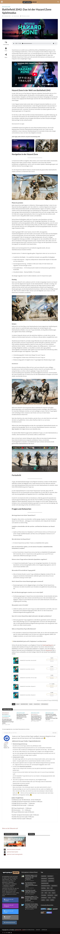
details (30, 704)
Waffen (52, 900)
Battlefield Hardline (9, 887)
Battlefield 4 (6, 885)
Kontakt (38, 929)
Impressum (44, 929)
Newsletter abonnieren (7, 917)
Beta (48, 888)
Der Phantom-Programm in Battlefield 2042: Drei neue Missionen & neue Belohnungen (22, 716)
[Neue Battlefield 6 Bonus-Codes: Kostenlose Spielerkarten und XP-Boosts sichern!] (22, 883)
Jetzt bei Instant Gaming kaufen (15, 854)
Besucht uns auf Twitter (8, 911)
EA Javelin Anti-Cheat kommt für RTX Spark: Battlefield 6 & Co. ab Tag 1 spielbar (8, 721)
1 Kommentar (16, 16)
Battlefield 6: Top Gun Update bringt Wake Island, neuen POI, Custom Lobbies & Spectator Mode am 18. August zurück (31, 905)
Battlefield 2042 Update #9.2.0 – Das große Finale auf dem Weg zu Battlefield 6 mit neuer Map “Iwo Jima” (51, 717)
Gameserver (50, 895)
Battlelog (43, 888)
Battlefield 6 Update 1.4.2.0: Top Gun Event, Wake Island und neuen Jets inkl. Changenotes (31, 877)
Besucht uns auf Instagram (8, 905)
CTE (42, 892)
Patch (49, 897)
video (47, 900)
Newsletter (18, 929)
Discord (12, 929)
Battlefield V (5, 717)
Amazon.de (49, 650)
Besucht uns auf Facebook (8, 900)
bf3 (51, 888)
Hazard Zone (37, 704)
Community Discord (10, 922)
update (43, 900)
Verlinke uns (5, 929)
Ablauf (17, 704)
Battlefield (43, 876)
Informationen (44, 704)
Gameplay (43, 895)
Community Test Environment (48, 890)
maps (56, 895)
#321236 (54, 732)
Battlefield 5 (44, 881)
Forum (3, 892)
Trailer (53, 897)
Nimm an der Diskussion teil (10, 828)
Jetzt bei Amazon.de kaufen (13, 849)
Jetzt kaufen (52, 659)
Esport (53, 892)
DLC (49, 892)
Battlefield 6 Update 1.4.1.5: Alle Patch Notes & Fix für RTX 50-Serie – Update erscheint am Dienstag (31, 898)
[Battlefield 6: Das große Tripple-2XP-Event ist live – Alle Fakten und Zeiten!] (22, 891)
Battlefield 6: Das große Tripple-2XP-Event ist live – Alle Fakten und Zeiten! (31, 891)
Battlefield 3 (44, 878)
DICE (46, 892)
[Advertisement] (39, 846)
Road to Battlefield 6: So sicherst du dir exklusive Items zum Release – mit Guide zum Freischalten (36, 717)
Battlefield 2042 (6, 6)
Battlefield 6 (5, 712)
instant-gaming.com (47, 645)
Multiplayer (43, 897)
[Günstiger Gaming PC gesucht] (49, 912)
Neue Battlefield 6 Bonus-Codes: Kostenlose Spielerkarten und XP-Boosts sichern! (31, 884)
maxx (6, 50)
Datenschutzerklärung (28, 929)
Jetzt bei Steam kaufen (12, 852)
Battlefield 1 (5, 714)
